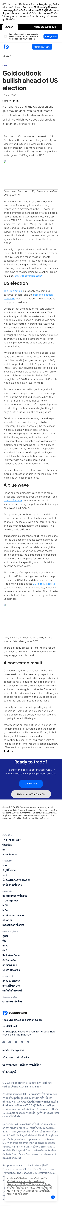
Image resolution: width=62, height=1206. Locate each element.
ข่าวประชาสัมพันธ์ (12, 1001)
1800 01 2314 (10, 1025)
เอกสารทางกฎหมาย (13, 1050)
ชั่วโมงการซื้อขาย (12, 884)
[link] (5, 36)
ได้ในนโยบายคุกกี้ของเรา (28, 1192)
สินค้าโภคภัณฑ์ (11, 955)
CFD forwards (11, 969)
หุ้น (4, 940)
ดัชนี (4, 950)
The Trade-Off (11, 839)
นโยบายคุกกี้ (9, 1071)
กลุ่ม (4, 849)
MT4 (5, 910)
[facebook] (10, 100)
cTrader (7, 920)
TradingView (10, 900)
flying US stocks (13, 500)
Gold (4, 65)
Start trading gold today (29, 275)
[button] (53, 1197)
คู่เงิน (5, 935)
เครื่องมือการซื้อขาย (13, 924)
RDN (5, 1146)
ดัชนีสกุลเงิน (9, 960)
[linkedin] (17, 100)
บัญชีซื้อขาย (8, 870)
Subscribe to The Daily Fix (31, 794)
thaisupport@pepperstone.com (22, 1019)
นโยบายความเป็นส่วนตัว (15, 1057)
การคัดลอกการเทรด (13, 915)
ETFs (5, 945)
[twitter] (14, 100)
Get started (31, 783)
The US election (13, 290)
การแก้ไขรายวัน (11, 985)
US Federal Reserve (44, 583)
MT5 (5, 905)
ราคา (5, 865)
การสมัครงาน (9, 854)
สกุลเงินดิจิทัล (9, 965)
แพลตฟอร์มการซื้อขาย (14, 895)
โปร (4, 875)
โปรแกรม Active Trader (16, 879)
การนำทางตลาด (11, 980)
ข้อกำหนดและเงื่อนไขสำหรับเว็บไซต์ (21, 1064)
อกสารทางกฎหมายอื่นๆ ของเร (29, 1146)
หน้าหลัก (9, 27)
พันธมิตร (7, 844)
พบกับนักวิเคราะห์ (12, 990)
